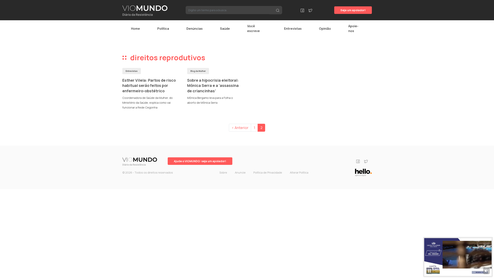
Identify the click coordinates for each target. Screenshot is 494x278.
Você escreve (253, 28)
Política (163, 28)
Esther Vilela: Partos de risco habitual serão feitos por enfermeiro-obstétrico (149, 85)
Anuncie (240, 172)
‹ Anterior (240, 127)
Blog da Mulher (198, 71)
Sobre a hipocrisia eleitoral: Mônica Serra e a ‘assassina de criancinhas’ (213, 85)
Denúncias (194, 28)
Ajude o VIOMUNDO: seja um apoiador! (200, 161)
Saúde (225, 28)
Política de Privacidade (267, 172)
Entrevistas (293, 28)
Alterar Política (299, 172)
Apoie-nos (353, 28)
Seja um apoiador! (353, 10)
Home (135, 28)
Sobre (223, 172)
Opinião (325, 28)
